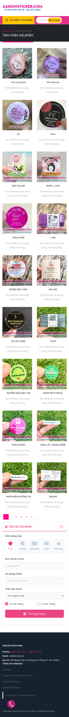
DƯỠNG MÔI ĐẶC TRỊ (18, 393)
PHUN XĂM (18, 237)
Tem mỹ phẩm (18, 82)
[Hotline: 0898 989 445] (9, 697)
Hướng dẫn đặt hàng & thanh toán (17, 675)
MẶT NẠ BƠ (18, 186)
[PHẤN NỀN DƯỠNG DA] (17, 477)
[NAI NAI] (52, 270)
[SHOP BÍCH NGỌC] (52, 374)
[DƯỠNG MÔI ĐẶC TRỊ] (17, 374)
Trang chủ (7, 31)
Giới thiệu (6, 669)
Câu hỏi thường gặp (11, 681)
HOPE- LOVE (53, 186)
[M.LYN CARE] (17, 322)
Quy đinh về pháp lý (11, 687)
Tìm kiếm (55, 20)
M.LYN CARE (18, 341)
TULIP (53, 341)
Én (18, 134)
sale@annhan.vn (16, 656)
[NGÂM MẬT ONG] (17, 270)
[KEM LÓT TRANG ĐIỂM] (52, 426)
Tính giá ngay (36, 613)
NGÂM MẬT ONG (18, 289)
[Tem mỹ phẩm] (17, 63)
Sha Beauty (53, 82)
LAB (53, 237)
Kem (53, 134)
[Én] (17, 115)
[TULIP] (52, 322)
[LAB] (52, 218)
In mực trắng (48, 603)
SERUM (53, 496)
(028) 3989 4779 (19, 651)
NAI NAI (53, 289)
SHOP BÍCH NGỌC (53, 393)
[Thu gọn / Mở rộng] (61, 526)
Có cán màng (16, 603)
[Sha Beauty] (52, 63)
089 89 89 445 (35, 651)
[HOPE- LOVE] (52, 167)
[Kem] (52, 115)
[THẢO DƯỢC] (17, 426)
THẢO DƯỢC (18, 445)
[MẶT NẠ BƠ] (17, 167)
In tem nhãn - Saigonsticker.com (20, 695)
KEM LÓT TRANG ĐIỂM (53, 445)
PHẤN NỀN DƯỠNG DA (18, 496)
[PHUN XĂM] (17, 218)
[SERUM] (52, 477)
